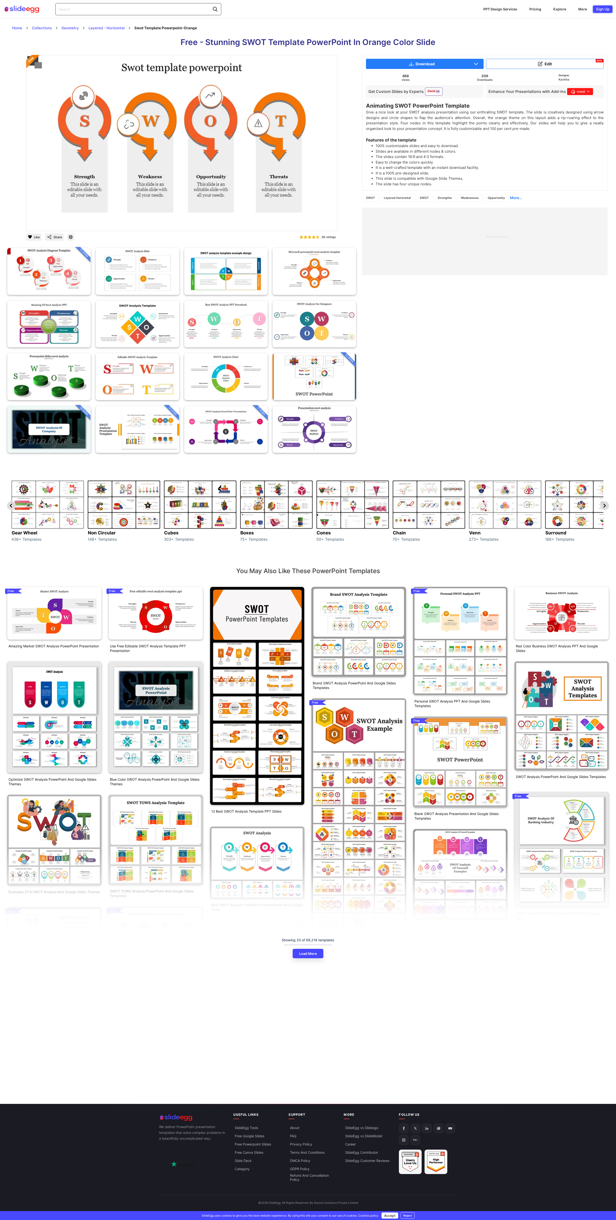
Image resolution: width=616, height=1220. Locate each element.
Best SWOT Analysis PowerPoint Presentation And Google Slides (256, 907)
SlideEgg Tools (246, 1128)
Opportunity (496, 198)
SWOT (370, 198)
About (294, 1128)
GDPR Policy (300, 1169)
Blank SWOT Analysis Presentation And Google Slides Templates (456, 816)
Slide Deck (243, 1161)
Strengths (445, 198)
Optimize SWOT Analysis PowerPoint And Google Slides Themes (52, 781)
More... (516, 197)
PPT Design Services (500, 9)
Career (350, 1144)
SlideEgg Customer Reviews (367, 1161)
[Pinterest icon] (70, 237)
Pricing (535, 9)
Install (581, 91)
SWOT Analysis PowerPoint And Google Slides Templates (561, 777)
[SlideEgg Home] (193, 1117)
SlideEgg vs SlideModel (363, 1136)
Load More (308, 953)
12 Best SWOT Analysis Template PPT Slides (246, 811)
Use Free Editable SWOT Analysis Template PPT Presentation (148, 648)
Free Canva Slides (249, 1153)
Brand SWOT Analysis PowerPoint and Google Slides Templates (354, 685)
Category (242, 1169)
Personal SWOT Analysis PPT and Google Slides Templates (452, 703)
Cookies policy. (368, 1215)
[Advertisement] (485, 241)
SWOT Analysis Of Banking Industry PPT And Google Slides (557, 915)
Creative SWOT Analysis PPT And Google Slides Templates (249, 1043)
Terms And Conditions (307, 1153)
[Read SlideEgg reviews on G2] (410, 1162)
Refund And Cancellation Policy (309, 1178)
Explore (559, 9)
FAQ (293, 1136)
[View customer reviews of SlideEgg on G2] (436, 1162)
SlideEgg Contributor (361, 1153)
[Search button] (215, 9)
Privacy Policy (301, 1144)
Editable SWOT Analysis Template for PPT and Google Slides (153, 1022)
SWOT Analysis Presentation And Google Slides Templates (45, 1006)
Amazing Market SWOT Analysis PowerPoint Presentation (53, 646)
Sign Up (602, 9)
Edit (573, 63)
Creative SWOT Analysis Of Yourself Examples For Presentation (453, 927)
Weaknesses (470, 198)
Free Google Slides (249, 1136)
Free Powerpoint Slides (253, 1144)
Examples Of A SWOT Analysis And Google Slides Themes (54, 892)
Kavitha (564, 79)
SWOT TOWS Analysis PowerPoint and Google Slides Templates (152, 893)
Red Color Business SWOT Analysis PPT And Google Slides (557, 648)
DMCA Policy (300, 1161)
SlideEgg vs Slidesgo (361, 1128)
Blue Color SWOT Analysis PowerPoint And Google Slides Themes (154, 781)
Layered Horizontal (397, 198)
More (582, 9)
